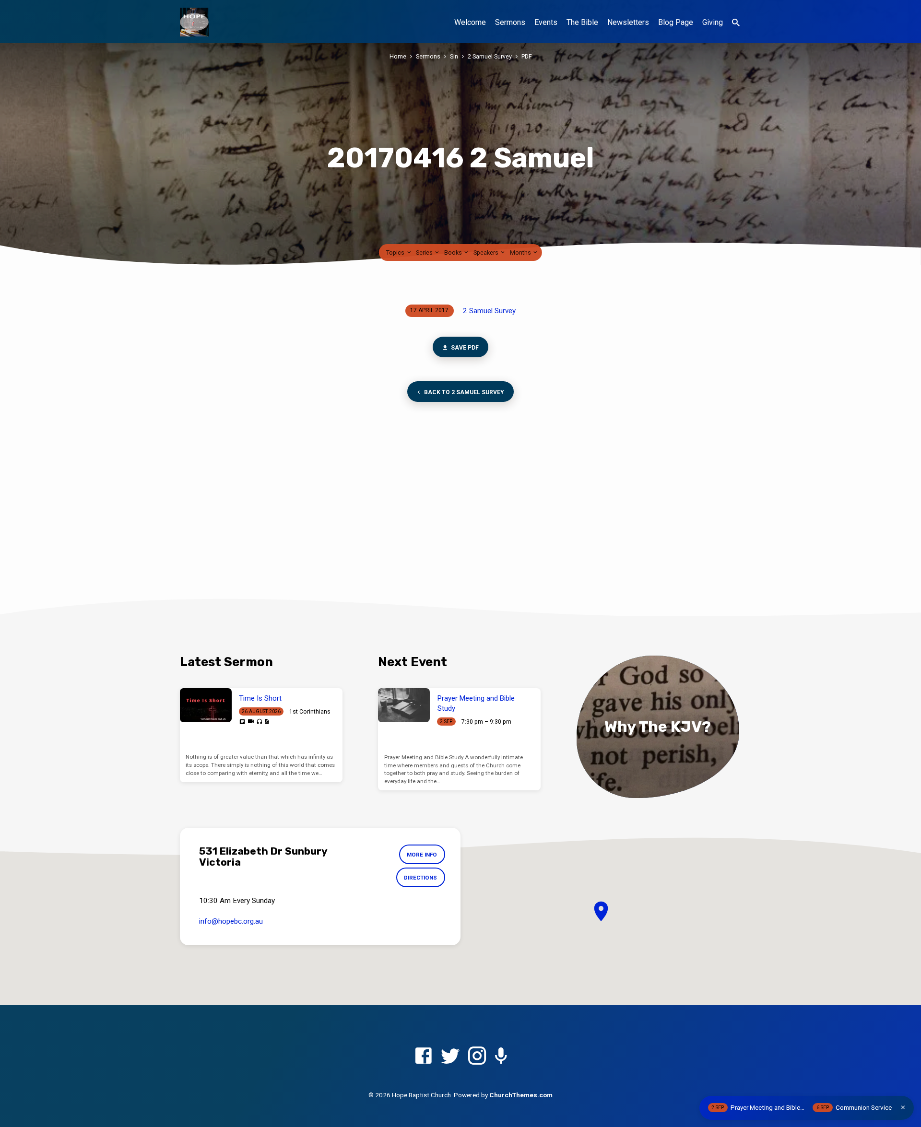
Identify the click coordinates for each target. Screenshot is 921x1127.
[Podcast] (501, 1056)
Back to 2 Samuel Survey (463, 392)
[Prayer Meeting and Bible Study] (404, 705)
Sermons (510, 22)
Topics (396, 252)
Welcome (470, 22)
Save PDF (464, 347)
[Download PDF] (267, 721)
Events (545, 22)
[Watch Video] (251, 721)
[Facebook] (423, 1056)
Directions (420, 877)
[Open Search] (736, 23)
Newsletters (628, 22)
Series (425, 252)
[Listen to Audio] (259, 722)
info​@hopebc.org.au (231, 921)
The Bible (582, 22)
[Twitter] (450, 1056)
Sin (454, 56)
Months (521, 252)
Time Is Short (260, 698)
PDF (526, 56)
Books (453, 252)
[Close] (903, 1107)
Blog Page (675, 22)
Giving (712, 22)
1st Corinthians (310, 711)
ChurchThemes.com (521, 1095)
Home (398, 56)
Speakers (486, 252)
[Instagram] (477, 1056)
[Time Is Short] (206, 705)
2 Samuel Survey (490, 56)
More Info (422, 854)
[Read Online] (242, 722)
